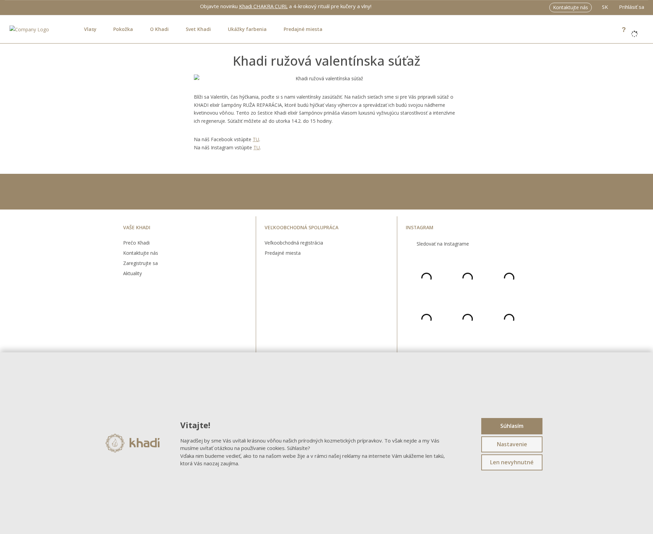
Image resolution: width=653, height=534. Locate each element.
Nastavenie (512, 444)
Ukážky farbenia (247, 29)
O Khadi (159, 29)
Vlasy (90, 29)
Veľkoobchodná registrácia (294, 242)
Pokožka (123, 29)
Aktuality (132, 273)
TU (256, 139)
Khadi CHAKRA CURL (263, 6)
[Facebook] (11, 6)
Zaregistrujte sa (140, 263)
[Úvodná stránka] (29, 29)
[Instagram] (19, 6)
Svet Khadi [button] (198, 29)
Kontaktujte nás (570, 7)
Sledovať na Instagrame (443, 243)
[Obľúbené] (613, 29)
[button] (605, 7)
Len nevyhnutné (512, 462)
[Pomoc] (624, 29)
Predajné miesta (303, 29)
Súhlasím (511, 426)
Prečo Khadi (136, 242)
